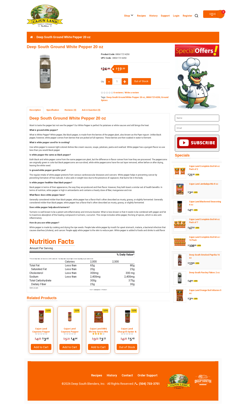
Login (176, 15)
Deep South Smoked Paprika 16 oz (204, 256)
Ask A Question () (91, 110)
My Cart (220, 14)
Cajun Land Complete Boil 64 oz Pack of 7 (204, 221)
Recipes (141, 15)
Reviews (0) (70, 110)
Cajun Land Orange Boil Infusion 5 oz (205, 291)
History (153, 15)
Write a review (132, 92)
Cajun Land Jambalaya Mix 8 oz (203, 184)
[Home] (31, 37)
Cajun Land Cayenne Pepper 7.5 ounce (70, 330)
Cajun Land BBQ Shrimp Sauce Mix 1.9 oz (98, 330)
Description (35, 110)
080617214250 (153, 97)
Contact (127, 375)
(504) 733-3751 (148, 383)
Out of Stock (141, 81)
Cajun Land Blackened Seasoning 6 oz (205, 203)
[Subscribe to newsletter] (197, 143)
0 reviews (118, 92)
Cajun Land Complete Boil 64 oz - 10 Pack (205, 238)
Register (187, 15)
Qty (102, 81)
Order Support (147, 375)
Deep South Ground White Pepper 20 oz (63, 37)
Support (165, 15)
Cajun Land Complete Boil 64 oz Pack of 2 (204, 167)
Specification (52, 110)
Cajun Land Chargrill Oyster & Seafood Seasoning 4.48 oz (127, 330)
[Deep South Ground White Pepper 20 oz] (46, 89)
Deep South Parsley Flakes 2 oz (204, 272)
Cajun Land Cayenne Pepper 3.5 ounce (41, 330)
